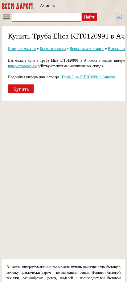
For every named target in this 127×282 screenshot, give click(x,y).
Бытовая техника (53, 49)
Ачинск (47, 5)
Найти (89, 17)
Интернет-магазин (22, 49)
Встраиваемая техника (87, 49)
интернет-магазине (22, 66)
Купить (21, 89)
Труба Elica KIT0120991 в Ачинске (88, 77)
